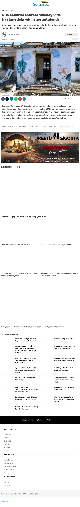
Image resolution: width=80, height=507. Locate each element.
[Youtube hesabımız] (51, 503)
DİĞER (5, 47)
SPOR (5, 34)
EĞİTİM (5, 42)
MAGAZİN (6, 38)
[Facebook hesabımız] (13, 503)
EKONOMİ (6, 30)
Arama (58, 10)
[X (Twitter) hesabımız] (25, 503)
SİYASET (6, 25)
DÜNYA (5, 21)
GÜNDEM (6, 17)
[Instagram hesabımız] (38, 503)
